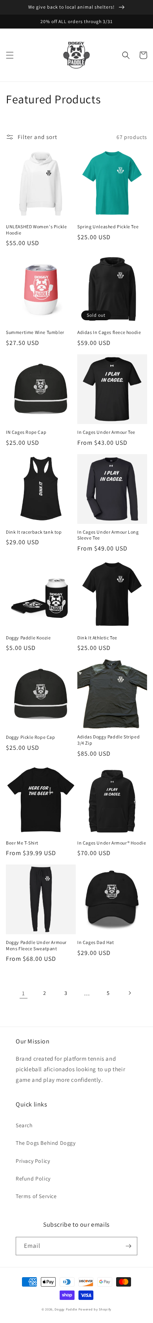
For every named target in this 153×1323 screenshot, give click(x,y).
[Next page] (129, 993)
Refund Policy (33, 1178)
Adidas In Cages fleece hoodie (109, 332)
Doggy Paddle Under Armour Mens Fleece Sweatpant (36, 945)
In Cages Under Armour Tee (106, 432)
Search (24, 1125)
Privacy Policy (33, 1160)
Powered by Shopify (95, 1309)
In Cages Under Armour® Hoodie (111, 843)
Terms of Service (36, 1196)
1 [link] (23, 993)
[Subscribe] (128, 1246)
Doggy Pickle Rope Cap (30, 737)
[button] (9, 55)
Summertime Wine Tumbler (35, 332)
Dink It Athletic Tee (97, 638)
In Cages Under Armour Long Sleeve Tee (108, 535)
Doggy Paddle (66, 1309)
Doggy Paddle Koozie (28, 638)
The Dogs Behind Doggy (46, 1142)
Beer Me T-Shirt (22, 843)
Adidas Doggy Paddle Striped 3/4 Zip (108, 740)
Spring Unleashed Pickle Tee (107, 226)
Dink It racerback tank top (34, 532)
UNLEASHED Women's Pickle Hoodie (36, 230)
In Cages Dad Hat (95, 942)
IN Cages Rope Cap (26, 432)
